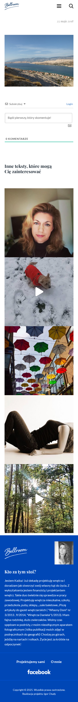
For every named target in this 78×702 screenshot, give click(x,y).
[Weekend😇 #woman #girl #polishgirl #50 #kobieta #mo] (39, 429)
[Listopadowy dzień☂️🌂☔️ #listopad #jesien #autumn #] (39, 360)
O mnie (56, 662)
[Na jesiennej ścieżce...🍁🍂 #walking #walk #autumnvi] (39, 498)
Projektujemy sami (30, 662)
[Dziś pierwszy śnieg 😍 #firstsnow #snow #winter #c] (39, 291)
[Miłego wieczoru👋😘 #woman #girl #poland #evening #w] (39, 222)
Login (69, 104)
